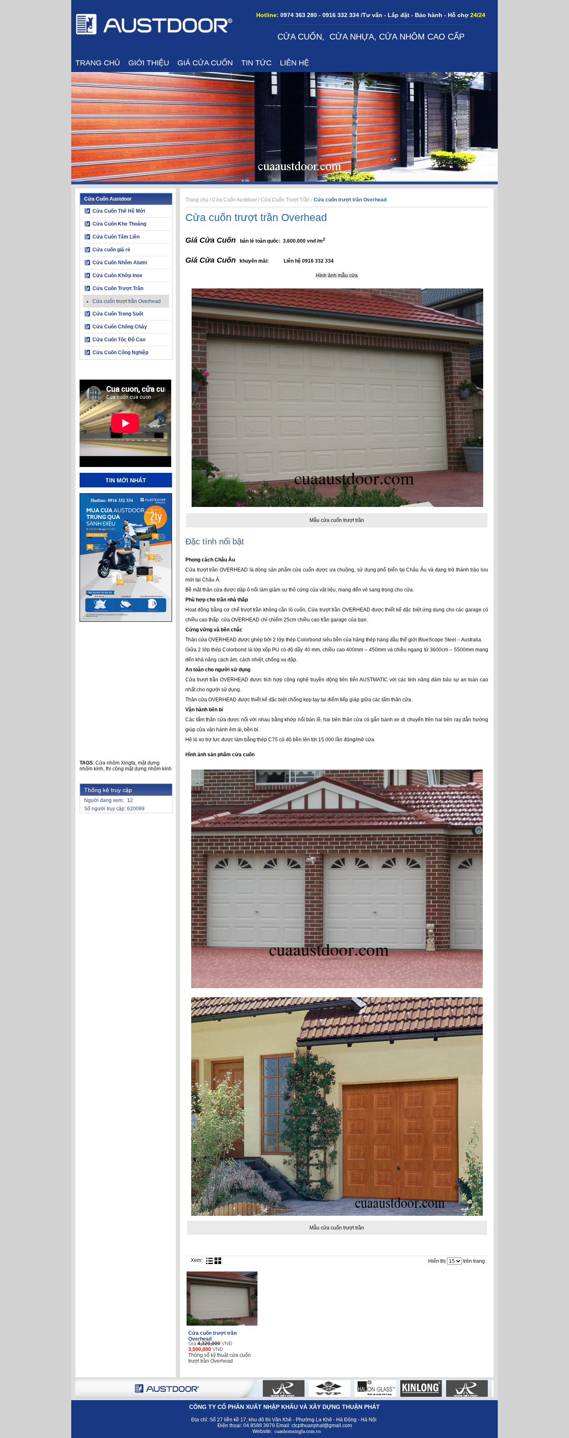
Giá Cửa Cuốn (205, 63)
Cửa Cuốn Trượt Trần (117, 288)
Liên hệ (294, 63)
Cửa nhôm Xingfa (115, 763)
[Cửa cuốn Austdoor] (167, 1391)
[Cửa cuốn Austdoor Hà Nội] (154, 33)
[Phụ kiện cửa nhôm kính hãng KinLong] (400, 1388)
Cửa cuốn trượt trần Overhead (126, 301)
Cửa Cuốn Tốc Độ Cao (118, 340)
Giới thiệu (148, 63)
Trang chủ (97, 63)
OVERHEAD (234, 570)
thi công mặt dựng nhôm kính (139, 769)
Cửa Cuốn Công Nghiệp (120, 352)
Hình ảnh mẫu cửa (337, 275)
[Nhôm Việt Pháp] (263, 1388)
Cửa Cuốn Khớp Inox (117, 275)
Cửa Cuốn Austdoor (108, 199)
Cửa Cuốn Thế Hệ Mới (118, 211)
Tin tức (256, 63)
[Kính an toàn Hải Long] (354, 1388)
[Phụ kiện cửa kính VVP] (308, 1388)
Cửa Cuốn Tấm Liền (116, 237)
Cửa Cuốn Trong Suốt (117, 314)
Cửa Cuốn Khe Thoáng (119, 224)
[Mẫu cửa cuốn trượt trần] (337, 505)
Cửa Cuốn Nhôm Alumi (119, 263)
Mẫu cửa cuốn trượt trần (336, 520)
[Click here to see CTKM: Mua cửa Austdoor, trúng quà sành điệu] (126, 620)
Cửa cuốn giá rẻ (111, 250)
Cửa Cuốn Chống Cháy (119, 327)
